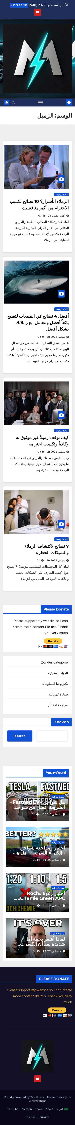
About (49, 1109)
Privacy (44, 1117)
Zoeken (61, 722)
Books (39, 1109)
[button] (13, 102)
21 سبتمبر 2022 (56, 336)
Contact (31, 1117)
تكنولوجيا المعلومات (54, 684)
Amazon (27, 1109)
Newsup (62, 1097)
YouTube (12, 1109)
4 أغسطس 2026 (52, 905)
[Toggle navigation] (40, 102)
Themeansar (38, 1100)
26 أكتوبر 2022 (56, 215)
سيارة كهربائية (58, 694)
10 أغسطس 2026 (51, 814)
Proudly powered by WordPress (24, 1097)
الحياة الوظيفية (62, 194)
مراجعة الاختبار (58, 705)
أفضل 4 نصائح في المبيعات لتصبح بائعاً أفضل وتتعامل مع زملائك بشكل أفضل (38, 322)
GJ (40, 215)
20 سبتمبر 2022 (56, 560)
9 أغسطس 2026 (52, 859)
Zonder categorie (54, 662)
